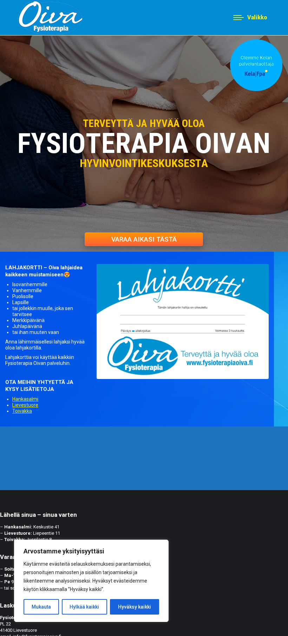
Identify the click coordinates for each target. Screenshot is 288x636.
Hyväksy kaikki (134, 607)
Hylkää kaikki (84, 607)
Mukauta (41, 607)
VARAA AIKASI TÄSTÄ (144, 239)
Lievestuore (25, 405)
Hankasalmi (25, 399)
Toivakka (22, 411)
